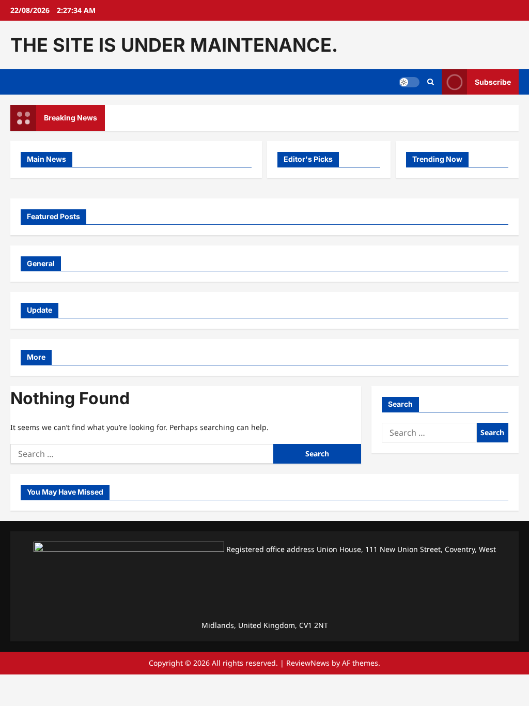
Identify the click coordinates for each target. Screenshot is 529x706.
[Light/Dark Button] (409, 82)
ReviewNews (308, 663)
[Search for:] (141, 454)
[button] (430, 82)
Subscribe (493, 82)
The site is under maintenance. (174, 45)
